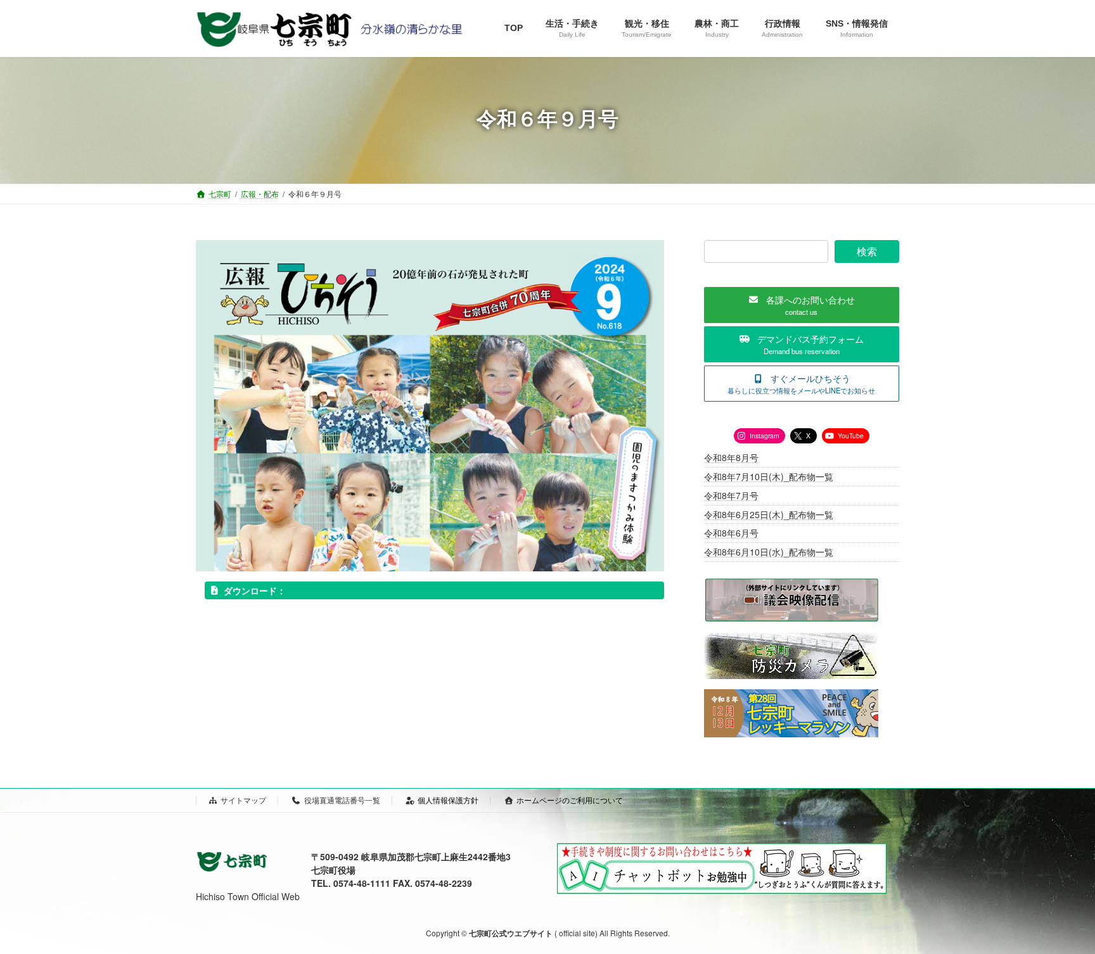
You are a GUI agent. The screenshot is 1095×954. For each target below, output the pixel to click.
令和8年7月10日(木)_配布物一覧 (768, 476)
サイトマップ (243, 799)
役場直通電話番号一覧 (342, 799)
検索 (867, 251)
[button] (801, 305)
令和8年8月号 (731, 458)
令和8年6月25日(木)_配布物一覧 (768, 514)
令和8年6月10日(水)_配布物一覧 (768, 551)
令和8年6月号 (731, 533)
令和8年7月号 (731, 495)
